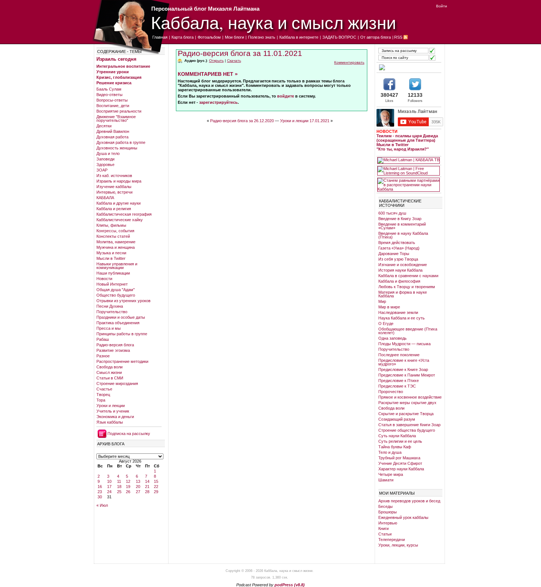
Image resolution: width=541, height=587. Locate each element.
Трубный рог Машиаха (399, 458)
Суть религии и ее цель (400, 441)
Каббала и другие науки (118, 203)
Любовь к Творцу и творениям (406, 287)
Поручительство (111, 312)
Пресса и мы (108, 328)
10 (109, 481)
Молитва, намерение (115, 242)
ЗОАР (101, 170)
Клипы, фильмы (111, 225)
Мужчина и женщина (115, 247)
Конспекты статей (113, 236)
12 (128, 481)
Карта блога (183, 37)
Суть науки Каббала (397, 436)
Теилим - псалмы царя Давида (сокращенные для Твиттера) (407, 138)
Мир (382, 301)
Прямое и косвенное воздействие (410, 397)
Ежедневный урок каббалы (403, 517)
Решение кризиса (113, 83)
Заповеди (105, 159)
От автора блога (375, 37)
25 (119, 491)
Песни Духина (109, 306)
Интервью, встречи (114, 192)
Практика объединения (117, 323)
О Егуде (385, 323)
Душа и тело (108, 153)
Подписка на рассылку (128, 433)
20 (138, 486)
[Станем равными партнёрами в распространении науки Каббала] (408, 185)
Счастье (104, 389)
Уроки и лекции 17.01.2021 (304, 121)
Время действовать (396, 242)
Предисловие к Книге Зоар (403, 369)
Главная (159, 37)
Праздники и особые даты (120, 317)
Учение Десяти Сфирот (400, 463)
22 (156, 486)
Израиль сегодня (116, 59)
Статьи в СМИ (109, 378)
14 (147, 481)
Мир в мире (389, 307)
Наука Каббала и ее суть (401, 318)
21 (147, 486)
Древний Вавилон (112, 131)
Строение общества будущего (406, 430)
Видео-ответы (109, 94)
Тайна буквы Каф (394, 447)
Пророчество (390, 391)
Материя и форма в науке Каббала (402, 294)
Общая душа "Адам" (115, 289)
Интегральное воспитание (123, 66)
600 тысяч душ (392, 213)
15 (156, 481)
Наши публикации (113, 273)
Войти (441, 6)
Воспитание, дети (112, 105)
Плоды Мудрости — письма (404, 344)
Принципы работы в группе (121, 334)
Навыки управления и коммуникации (116, 266)
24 (109, 491)
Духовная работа (112, 137)
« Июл (102, 505)
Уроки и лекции (110, 405)
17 (109, 486)
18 (119, 486)
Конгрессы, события (115, 231)
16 (100, 486)
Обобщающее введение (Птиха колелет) (407, 331)
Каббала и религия (113, 208)
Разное (103, 356)
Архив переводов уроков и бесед (409, 501)
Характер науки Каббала (401, 469)
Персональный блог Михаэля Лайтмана (205, 9)
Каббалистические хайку (119, 220)
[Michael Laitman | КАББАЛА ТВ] (408, 160)
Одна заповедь (392, 338)
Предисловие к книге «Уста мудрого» (403, 362)
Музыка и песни (111, 253)
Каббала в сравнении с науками (408, 275)
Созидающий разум (396, 419)
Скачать (234, 61)
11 (119, 481)
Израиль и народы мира (118, 181)
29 (156, 491)
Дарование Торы (393, 253)
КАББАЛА (105, 197)
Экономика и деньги (115, 416)
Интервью (387, 523)
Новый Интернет (112, 284)
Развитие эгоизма (113, 350)
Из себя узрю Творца (398, 259)
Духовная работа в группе (120, 142)
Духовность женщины (116, 148)
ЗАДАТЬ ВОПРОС (339, 37)
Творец (103, 394)
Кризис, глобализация (118, 77)
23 (100, 491)
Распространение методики (122, 361)
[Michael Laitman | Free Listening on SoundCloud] (408, 171)
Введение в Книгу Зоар (399, 218)
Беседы (385, 506)
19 (128, 486)
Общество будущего (115, 295)
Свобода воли (109, 367)
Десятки (104, 126)
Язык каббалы (109, 422)
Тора (100, 400)
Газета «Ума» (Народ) (399, 248)
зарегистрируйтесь (218, 102)
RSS (398, 37)
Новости (104, 278)
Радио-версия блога (115, 345)
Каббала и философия (399, 281)
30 (100, 497)
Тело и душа (390, 452)
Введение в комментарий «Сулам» (402, 226)
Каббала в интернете (298, 37)
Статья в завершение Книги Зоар (409, 425)
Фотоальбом (209, 37)
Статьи (385, 534)
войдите (285, 96)
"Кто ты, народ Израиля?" (402, 149)
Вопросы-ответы (112, 100)
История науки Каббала (400, 270)
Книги (383, 528)
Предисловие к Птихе (398, 380)
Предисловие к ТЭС (397, 386)
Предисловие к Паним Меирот (406, 375)
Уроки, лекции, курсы (398, 545)
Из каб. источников (114, 175)
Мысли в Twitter (110, 258)
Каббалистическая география (124, 214)
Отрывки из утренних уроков (123, 300)
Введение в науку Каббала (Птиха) (403, 235)
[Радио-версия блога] (408, 67)
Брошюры (387, 512)
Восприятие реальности (118, 111)
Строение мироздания (117, 383)
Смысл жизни (109, 372)
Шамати (385, 480)
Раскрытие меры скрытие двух (407, 402)
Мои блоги (234, 37)
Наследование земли (398, 312)
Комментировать (349, 62)
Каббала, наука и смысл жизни (273, 22)
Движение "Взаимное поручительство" (116, 118)
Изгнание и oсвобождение (402, 264)
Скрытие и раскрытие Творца (406, 414)
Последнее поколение (399, 355)
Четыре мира (390, 474)
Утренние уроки (112, 72)
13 (138, 481)
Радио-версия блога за (240, 53)
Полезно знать (261, 37)
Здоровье (105, 164)
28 (147, 491)
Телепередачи (391, 539)
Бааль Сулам (108, 89)
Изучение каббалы (113, 186)
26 (128, 491)
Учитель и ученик (112, 411)
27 (138, 491)
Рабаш (102, 339)
